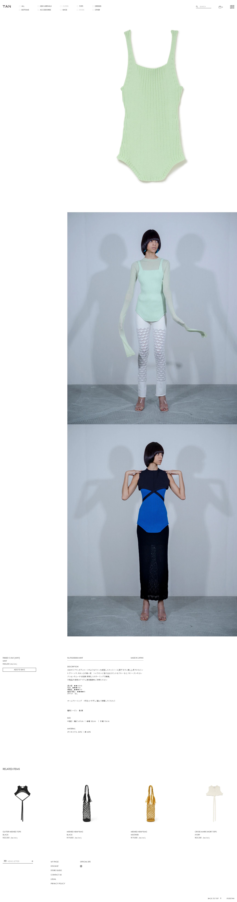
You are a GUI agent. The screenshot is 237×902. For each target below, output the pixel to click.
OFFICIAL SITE (85, 862)
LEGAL (53, 879)
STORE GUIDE (56, 870)
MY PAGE (54, 862)
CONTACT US (56, 875)
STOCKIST (55, 866)
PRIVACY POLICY (58, 884)
